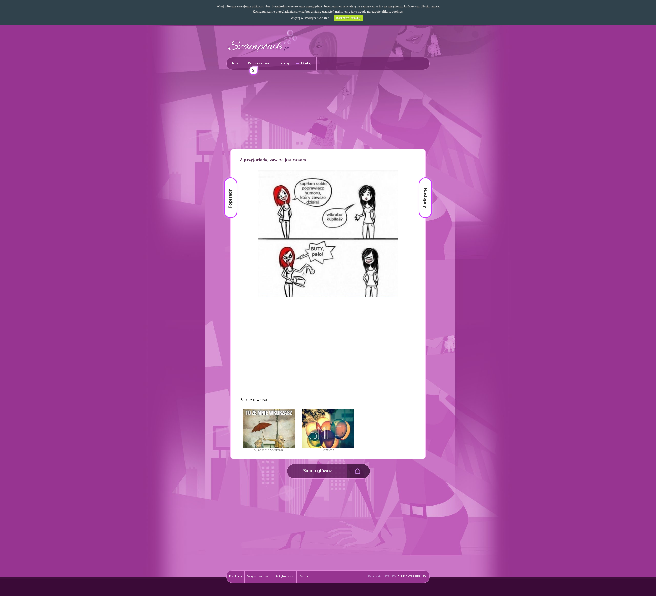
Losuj (284, 63)
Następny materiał (421, 177)
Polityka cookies (284, 576)
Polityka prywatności (259, 576)
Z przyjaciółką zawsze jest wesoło (273, 159)
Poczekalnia (258, 66)
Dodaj (306, 63)
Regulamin (235, 576)
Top (235, 63)
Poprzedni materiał (227, 177)
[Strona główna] (262, 53)
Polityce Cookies (317, 18)
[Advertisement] (328, 110)
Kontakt (303, 576)
